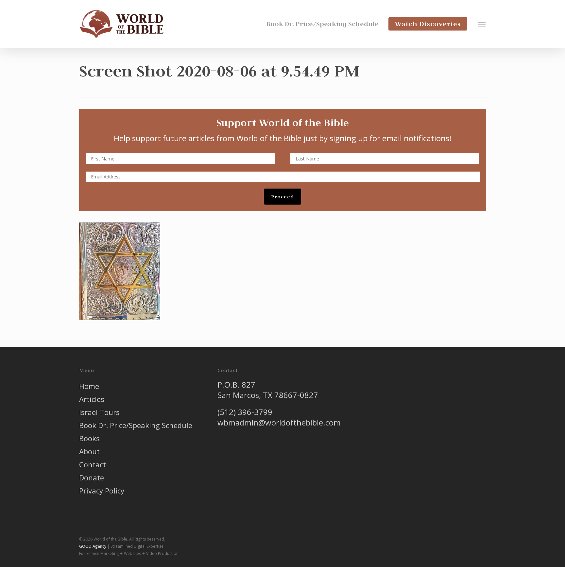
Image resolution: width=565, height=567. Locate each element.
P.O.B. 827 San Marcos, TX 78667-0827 (267, 389)
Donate (91, 477)
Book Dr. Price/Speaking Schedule (135, 425)
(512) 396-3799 (244, 412)
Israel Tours (99, 412)
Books (89, 438)
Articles (91, 399)
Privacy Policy (101, 490)
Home (89, 386)
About (89, 451)
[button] (482, 24)
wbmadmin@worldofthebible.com (279, 422)
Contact (92, 464)
